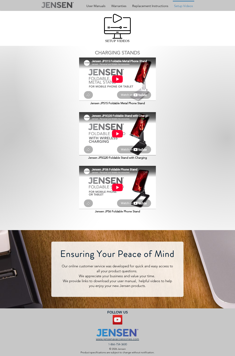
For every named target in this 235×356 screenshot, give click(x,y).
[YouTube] (117, 320)
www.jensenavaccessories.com (117, 339)
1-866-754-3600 (117, 344)
